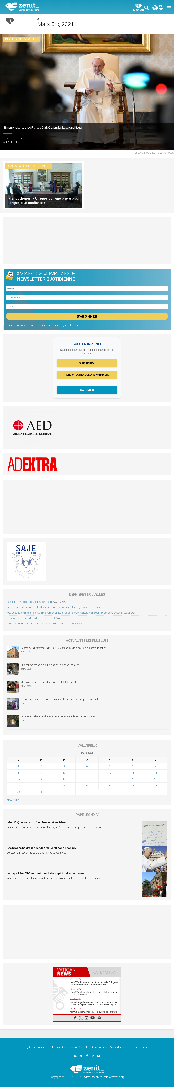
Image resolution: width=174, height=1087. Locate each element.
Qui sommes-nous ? (38, 1047)
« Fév (9, 799)
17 (64, 779)
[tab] (70, 972)
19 (110, 779)
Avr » (16, 799)
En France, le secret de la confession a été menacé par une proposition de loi (61, 699)
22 (18, 785)
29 (18, 792)
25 (87, 785)
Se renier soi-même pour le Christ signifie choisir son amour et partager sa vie (48, 607)
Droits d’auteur (118, 1047)
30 (41, 792)
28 (155, 785)
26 (110, 785)
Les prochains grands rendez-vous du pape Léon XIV (42, 848)
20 (132, 779)
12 (110, 772)
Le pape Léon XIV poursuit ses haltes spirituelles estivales (45, 873)
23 (41, 785)
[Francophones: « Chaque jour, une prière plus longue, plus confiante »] (43, 185)
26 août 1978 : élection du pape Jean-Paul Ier (30, 601)
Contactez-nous (138, 1047)
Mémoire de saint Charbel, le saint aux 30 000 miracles (49, 682)
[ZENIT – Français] (48, 6)
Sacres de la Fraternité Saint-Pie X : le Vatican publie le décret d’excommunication (63, 647)
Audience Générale (19, 165)
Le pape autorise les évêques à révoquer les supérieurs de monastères (58, 716)
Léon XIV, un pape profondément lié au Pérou (37, 822)
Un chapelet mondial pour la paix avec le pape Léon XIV (50, 665)
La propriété (59, 1047)
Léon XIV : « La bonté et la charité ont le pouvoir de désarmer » (39, 623)
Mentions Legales (96, 1047)
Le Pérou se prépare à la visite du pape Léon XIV (32, 618)
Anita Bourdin (11, 142)
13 (132, 772)
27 (132, 785)
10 (64, 772)
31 (64, 792)
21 (155, 779)
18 (87, 779)
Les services (76, 1047)
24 (64, 785)
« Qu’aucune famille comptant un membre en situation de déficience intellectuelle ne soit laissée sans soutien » (65, 612)
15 (18, 779)
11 (87, 772)
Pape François (41, 165)
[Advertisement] (87, 240)
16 (41, 779)
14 (155, 772)
